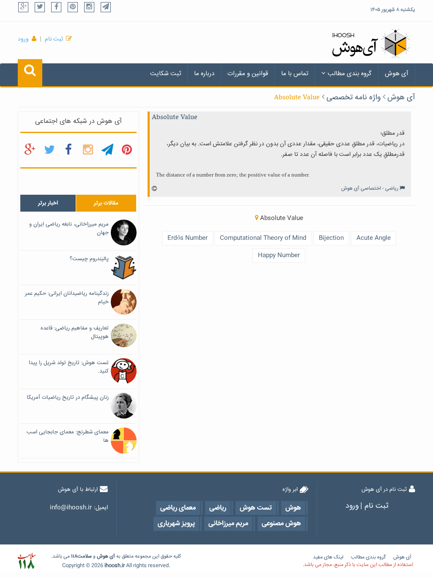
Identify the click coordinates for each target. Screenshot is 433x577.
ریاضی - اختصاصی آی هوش (369, 189)
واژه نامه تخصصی (353, 97)
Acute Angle (373, 238)
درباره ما (204, 74)
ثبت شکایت (165, 74)
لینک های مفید (328, 557)
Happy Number (279, 255)
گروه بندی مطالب (350, 74)
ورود (23, 39)
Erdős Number (187, 238)
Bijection (331, 238)
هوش (102, 557)
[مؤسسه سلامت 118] (26, 561)
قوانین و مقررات (247, 74)
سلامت (84, 557)
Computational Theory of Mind (263, 238)
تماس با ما (294, 74)
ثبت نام (54, 39)
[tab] (48, 203)
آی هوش (396, 74)
